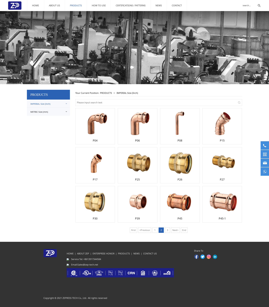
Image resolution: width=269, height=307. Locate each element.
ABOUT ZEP (83, 253)
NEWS (159, 5)
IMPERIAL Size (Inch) (40, 103)
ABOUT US (54, 5)
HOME (35, 5)
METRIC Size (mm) (39, 111)
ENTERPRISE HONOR (103, 253)
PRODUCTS (76, 5)
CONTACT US (150, 253)
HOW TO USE (99, 5)
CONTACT (177, 5)
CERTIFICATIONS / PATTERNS (131, 5)
